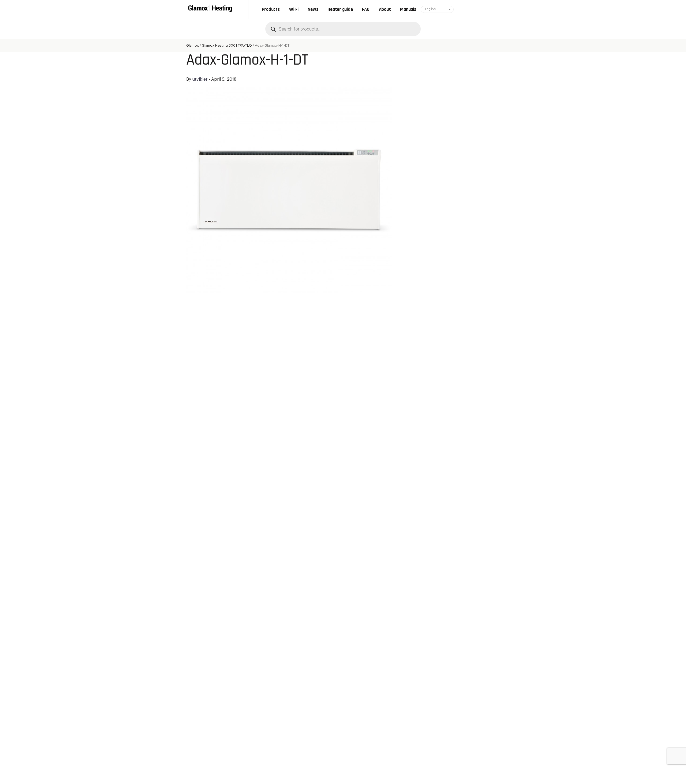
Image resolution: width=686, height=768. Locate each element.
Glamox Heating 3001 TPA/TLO (227, 45)
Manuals (408, 9)
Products (271, 9)
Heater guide (340, 9)
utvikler (199, 79)
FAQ (365, 9)
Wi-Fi (294, 9)
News (313, 9)
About (385, 9)
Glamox (192, 45)
